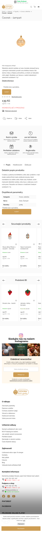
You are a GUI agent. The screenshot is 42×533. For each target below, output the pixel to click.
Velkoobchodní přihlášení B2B (11, 465)
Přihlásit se (21, 374)
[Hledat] (31, 6)
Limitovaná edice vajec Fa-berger (12, 452)
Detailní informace (8, 80)
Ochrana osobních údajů (9, 411)
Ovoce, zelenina (24, 197)
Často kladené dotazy (9, 441)
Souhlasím (21, 528)
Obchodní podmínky (8, 405)
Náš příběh (5, 457)
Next (38, 224)
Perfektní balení (7, 436)
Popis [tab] (8, 165)
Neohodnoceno (17, 97)
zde (24, 520)
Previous (4, 224)
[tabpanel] (9, 248)
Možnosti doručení (11, 111)
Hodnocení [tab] (17, 165)
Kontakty (5, 455)
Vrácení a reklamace (8, 413)
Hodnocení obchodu (8, 416)
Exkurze (4, 460)
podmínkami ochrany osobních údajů (21, 380)
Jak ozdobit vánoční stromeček (12, 434)
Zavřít (35, 123)
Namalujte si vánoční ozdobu (11, 439)
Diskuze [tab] (28, 165)
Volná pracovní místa (8, 418)
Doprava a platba (7, 408)
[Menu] (39, 7)
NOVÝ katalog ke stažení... (10, 431)
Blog (3, 462)
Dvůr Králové (22, 2)
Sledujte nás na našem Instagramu (21, 340)
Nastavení (21, 524)
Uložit (6, 124)
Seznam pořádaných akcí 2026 (12, 429)
